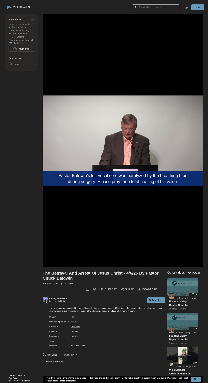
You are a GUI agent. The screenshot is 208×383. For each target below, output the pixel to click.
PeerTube (13, 378)
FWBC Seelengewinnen (187, 366)
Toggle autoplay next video (200, 273)
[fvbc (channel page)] (171, 296)
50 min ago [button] (174, 309)
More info (24, 48)
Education (75, 326)
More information (68, 381)
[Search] (136, 7)
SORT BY (69, 354)
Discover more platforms (19, 381)
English (74, 336)
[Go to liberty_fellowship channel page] (45, 300)
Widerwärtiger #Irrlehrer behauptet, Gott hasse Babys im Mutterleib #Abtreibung (181, 372)
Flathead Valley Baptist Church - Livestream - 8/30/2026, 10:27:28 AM (180, 303)
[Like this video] (87, 289)
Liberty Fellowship (58, 299)
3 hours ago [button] (174, 343)
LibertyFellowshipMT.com (123, 311)
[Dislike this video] (94, 289)
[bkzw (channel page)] (171, 364)
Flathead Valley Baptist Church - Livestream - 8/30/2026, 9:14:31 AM (179, 337)
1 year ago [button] (58, 283)
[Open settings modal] (186, 7)
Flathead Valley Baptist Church (190, 298)
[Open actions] (162, 289)
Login (197, 7)
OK (196, 379)
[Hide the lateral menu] (32, 19)
